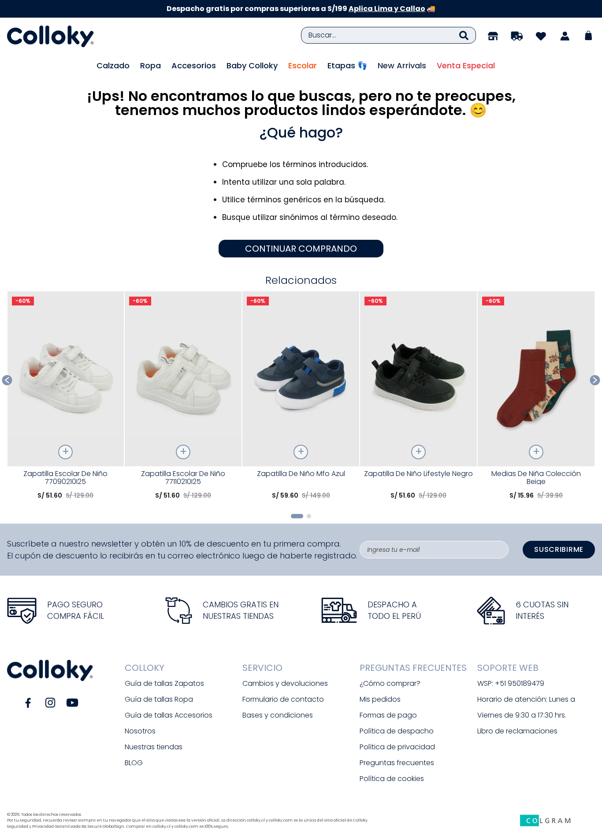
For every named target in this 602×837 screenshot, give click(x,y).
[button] (297, 516)
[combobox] (388, 35)
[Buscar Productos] (463, 35)
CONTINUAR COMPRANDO (301, 248)
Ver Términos (380, 9)
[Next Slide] (595, 380)
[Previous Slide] (7, 380)
